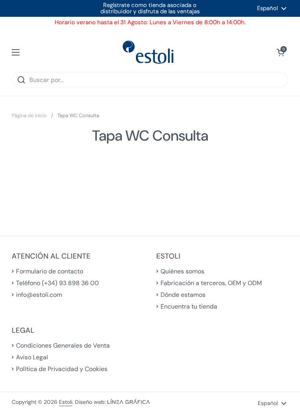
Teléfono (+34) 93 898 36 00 (57, 283)
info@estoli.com (39, 295)
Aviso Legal (32, 357)
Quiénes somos (182, 271)
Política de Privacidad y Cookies (61, 369)
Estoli (65, 401)
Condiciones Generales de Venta (63, 345)
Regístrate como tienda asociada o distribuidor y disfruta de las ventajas (150, 8)
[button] (280, 52)
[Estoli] (148, 52)
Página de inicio (29, 115)
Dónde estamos (183, 295)
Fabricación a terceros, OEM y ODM (211, 283)
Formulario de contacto (49, 271)
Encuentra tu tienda (189, 306)
